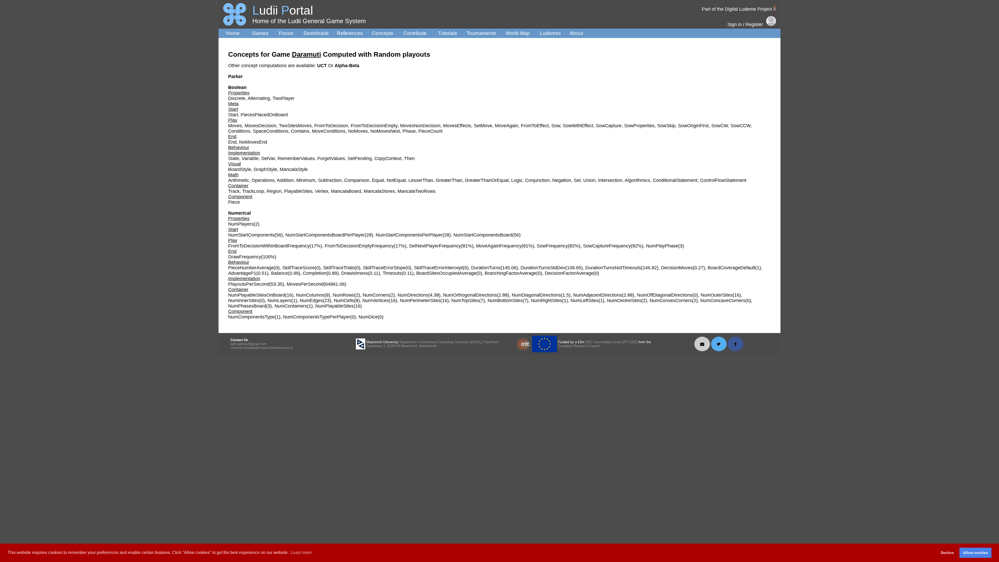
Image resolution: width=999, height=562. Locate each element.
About (576, 33)
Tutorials (447, 33)
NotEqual (396, 180)
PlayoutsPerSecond (248, 284)
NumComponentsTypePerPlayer (316, 317)
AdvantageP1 (242, 273)
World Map (518, 33)
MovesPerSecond (305, 284)
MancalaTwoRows (417, 191)
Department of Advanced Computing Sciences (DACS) (440, 342)
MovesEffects (457, 125)
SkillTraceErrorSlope (384, 267)
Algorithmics (637, 180)
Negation (561, 180)
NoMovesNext (385, 131)
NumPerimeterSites (420, 300)
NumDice (368, 317)
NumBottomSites (505, 300)
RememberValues (296, 158)
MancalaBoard (346, 191)
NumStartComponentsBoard (482, 235)
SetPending (360, 158)
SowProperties (639, 125)
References (350, 33)
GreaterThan (449, 180)
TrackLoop (253, 191)
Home (233, 33)
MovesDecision (260, 125)
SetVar (268, 158)
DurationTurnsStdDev (543, 267)
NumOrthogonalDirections (470, 295)
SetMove (483, 125)
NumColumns (310, 295)
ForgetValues (331, 158)
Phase (409, 131)
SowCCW (741, 125)
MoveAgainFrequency (499, 245)
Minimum (305, 180)
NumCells (344, 300)
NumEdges (311, 300)
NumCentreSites (624, 300)
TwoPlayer (283, 98)
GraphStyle (265, 169)
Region (274, 191)
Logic (516, 180)
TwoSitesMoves (295, 125)
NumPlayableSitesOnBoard (256, 295)
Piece (234, 202)
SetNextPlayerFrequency (435, 245)
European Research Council (579, 346)
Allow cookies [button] (975, 553)
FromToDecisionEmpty (374, 125)
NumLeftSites (585, 300)
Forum (286, 33)
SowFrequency (552, 245)
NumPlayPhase (662, 245)
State (233, 158)
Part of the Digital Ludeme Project (737, 9)
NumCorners (376, 295)
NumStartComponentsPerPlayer (409, 235)
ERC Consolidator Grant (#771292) (611, 342)
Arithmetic (238, 180)
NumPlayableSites (334, 306)
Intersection (610, 180)
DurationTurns (486, 267)
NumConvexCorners (671, 300)
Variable (250, 158)
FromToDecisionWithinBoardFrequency (269, 245)
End (232, 142)
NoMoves (358, 131)
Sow (555, 125)
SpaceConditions (270, 131)
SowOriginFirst (693, 125)
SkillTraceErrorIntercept (438, 267)
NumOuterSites (717, 295)
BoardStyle (239, 169)
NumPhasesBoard (247, 306)
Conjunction (537, 180)
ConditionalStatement (675, 180)
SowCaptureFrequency (607, 245)
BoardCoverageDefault (731, 267)
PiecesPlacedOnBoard (264, 114)
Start (233, 114)
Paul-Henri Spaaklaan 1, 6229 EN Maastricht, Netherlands (432, 344)
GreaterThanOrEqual (487, 180)
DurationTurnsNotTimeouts (613, 267)
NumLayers (279, 300)
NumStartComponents (251, 235)
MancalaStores (379, 191)
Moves (235, 125)
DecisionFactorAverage (569, 273)
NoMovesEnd (253, 142)
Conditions (239, 131)
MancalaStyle (294, 169)
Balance (279, 273)
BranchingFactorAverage (510, 273)
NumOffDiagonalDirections (664, 295)
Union (589, 180)
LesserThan (420, 180)
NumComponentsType (251, 317)
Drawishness (354, 273)
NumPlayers (241, 224)
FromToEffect (535, 125)
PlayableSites (298, 191)
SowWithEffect (578, 125)
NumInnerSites (243, 300)
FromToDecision (331, 125)
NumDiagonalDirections (536, 295)
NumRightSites (546, 300)
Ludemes (550, 33)
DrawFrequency (244, 256)
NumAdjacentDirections (597, 295)
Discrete (236, 98)
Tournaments (481, 33)
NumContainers (290, 306)
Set (577, 180)
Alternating (259, 98)
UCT (322, 65)
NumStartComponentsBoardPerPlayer (325, 235)
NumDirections (413, 295)
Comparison (356, 180)
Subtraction (330, 180)
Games (260, 33)
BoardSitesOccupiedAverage (446, 273)
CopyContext (387, 158)
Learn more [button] (301, 552)
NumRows (343, 295)
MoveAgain (506, 125)
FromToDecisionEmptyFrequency (359, 245)
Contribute (415, 33)
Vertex (321, 191)
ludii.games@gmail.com (248, 344)
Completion (314, 273)
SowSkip (666, 125)
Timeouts (392, 273)
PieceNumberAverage (251, 267)
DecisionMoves (677, 267)
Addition (285, 180)
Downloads (316, 33)
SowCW (719, 125)
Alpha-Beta (347, 65)
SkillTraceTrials (339, 267)
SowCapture (609, 125)
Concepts (382, 33)
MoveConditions (328, 131)
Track (234, 191)
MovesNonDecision (420, 125)
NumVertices (375, 300)
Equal (378, 180)
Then (409, 158)
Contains (300, 131)
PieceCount (430, 131)
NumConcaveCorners (722, 300)
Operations (263, 180)
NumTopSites (465, 300)
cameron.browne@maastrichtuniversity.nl (261, 348)
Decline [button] (947, 553)
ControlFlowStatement (723, 180)
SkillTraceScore (298, 267)
